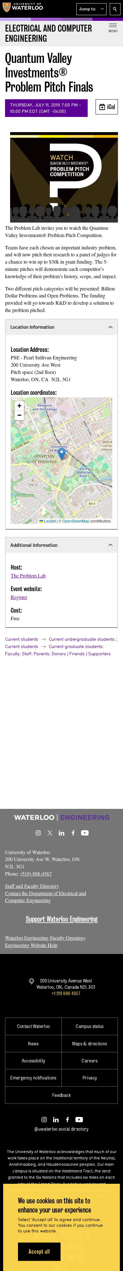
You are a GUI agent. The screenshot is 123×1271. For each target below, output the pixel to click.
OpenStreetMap (76, 520)
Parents (41, 653)
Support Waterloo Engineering (61, 919)
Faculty (12, 653)
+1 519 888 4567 (65, 993)
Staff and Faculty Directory (32, 886)
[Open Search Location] (115, 9)
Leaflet (49, 520)
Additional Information (33, 545)
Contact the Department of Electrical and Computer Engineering (45, 897)
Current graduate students (75, 646)
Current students (21, 639)
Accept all (39, 1251)
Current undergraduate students (81, 639)
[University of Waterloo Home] (23, 9)
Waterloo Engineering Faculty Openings (45, 937)
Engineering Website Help (31, 945)
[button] (91, 9)
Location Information (32, 327)
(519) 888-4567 (36, 873)
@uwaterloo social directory (61, 1129)
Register (19, 597)
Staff (26, 653)
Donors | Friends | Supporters (81, 653)
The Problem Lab (28, 575)
